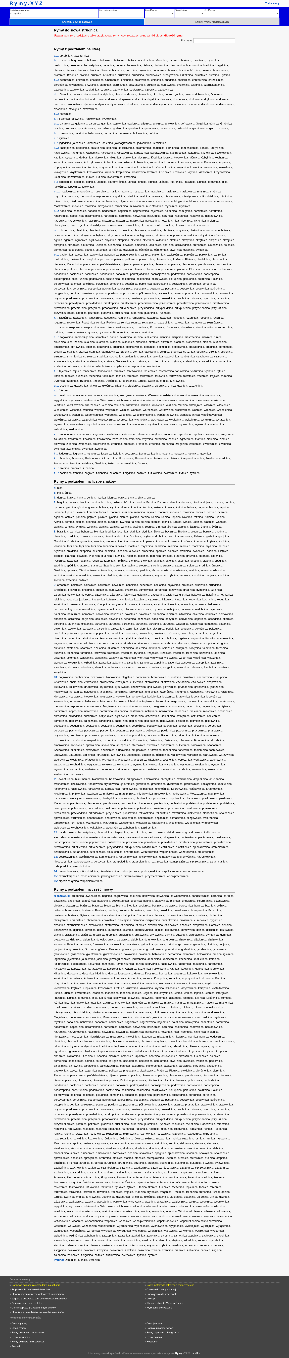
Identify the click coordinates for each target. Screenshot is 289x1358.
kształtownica (75, 177)
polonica (75, 283)
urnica (172, 385)
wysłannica (155, 424)
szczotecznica (157, 361)
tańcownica (105, 371)
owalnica (188, 249)
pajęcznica (81, 254)
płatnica (72, 269)
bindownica (161, 65)
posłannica (109, 288)
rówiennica (172, 327)
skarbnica (102, 342)
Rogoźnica (88, 322)
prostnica (136, 298)
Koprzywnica (62, 167)
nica (176, 220)
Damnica (65, 94)
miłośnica (226, 196)
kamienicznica (189, 147)
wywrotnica (202, 424)
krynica (192, 172)
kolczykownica (93, 162)
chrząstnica (199, 79)
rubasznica (225, 327)
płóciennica (168, 269)
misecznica (61, 201)
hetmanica (125, 133)
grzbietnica (120, 128)
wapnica (81, 395)
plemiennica (162, 264)
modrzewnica (164, 201)
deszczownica (93, 94)
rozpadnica (61, 327)
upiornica (160, 385)
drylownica (211, 99)
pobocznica (209, 269)
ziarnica (200, 439)
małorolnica (101, 191)
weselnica (197, 395)
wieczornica (186, 400)
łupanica (193, 453)
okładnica (162, 240)
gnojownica (172, 123)
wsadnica (77, 414)
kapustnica (92, 152)
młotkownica (109, 201)
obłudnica (110, 230)
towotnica (189, 376)
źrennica (76, 468)
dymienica (90, 104)
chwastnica (76, 84)
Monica (193, 201)
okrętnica (201, 240)
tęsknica (210, 371)
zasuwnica (212, 434)
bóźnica (195, 70)
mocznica (148, 201)
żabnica (78, 473)
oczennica (60, 235)
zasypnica (227, 434)
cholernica (184, 79)
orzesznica (199, 244)
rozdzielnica (164, 322)
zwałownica (210, 443)
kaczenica (82, 147)
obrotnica (168, 230)
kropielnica (123, 172)
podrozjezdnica (160, 274)
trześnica (111, 380)
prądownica (73, 298)
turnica (142, 380)
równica (201, 327)
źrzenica (88, 468)
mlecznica (93, 201)
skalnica (89, 342)
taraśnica (119, 371)
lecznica (79, 181)
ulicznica (120, 385)
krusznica (165, 172)
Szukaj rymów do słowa (19, 10)
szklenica (73, 366)
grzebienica (135, 128)
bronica (84, 75)
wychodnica (141, 419)
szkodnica (87, 366)
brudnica (96, 75)
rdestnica (178, 317)
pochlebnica (224, 269)
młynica (123, 201)
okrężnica (215, 240)
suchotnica (116, 356)
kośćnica (158, 167)
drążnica (140, 99)
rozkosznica (181, 322)
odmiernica (162, 235)
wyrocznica (108, 424)
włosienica (223, 405)
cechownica (67, 79)
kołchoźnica (125, 162)
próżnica (195, 298)
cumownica (168, 84)
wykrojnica (207, 419)
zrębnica (129, 443)
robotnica (205, 317)
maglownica (68, 191)
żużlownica (155, 473)
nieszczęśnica (79, 225)
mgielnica (119, 196)
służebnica (220, 342)
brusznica (124, 75)
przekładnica (94, 303)
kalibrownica (126, 147)
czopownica (165, 89)
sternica (138, 351)
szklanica (60, 366)
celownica (82, 79)
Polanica (216, 278)
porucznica (79, 288)
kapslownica (61, 152)
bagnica (65, 60)
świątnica (87, 463)
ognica (58, 240)
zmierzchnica (101, 443)
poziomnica (130, 293)
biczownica (134, 65)
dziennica (146, 104)
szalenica (220, 356)
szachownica (204, 356)
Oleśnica (101, 244)
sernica (138, 337)
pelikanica (131, 259)
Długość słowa (181, 10)
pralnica (178, 293)
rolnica (125, 322)
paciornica (66, 254)
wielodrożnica (204, 400)
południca (102, 283)
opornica (168, 244)
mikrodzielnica (209, 196)
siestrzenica (192, 337)
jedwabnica (144, 143)
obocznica (140, 230)
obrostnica (154, 230)
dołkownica (202, 94)
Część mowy (210, 10)
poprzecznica (161, 283)
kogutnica (60, 162)
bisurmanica (177, 65)
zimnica (224, 439)
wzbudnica (60, 429)
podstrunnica (80, 278)
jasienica (107, 143)
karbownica (108, 152)
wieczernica (169, 400)
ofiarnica (219, 235)
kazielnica (207, 152)
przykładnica (146, 308)
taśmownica (166, 371)
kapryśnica (217, 147)
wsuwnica (74, 419)
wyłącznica (223, 419)
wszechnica (89, 419)
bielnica (147, 65)
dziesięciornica (162, 104)
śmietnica (173, 458)
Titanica (59, 376)
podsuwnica (96, 278)
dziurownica (226, 104)
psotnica (81, 312)
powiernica (115, 293)
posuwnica (202, 288)
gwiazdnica (184, 128)
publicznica (122, 312)
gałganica (81, 123)
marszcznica (141, 191)
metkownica (87, 196)
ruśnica (81, 332)
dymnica (103, 104)
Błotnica (106, 70)
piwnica (137, 264)
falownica (77, 118)
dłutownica (144, 94)
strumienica (74, 356)
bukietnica (201, 75)
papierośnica (174, 254)
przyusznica (219, 308)
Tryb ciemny (272, 3)
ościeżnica (146, 249)
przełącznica (128, 303)
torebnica (132, 376)
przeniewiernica (148, 303)
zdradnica (161, 439)
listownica (214, 181)
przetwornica (221, 303)
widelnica (139, 400)
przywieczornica (64, 312)
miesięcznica (190, 196)
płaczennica (223, 264)
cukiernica (153, 84)
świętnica (130, 463)
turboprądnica (127, 380)
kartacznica (141, 152)
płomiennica (113, 269)
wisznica (171, 405)
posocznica (141, 288)
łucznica (167, 453)
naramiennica (93, 215)
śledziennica (92, 458)
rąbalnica (152, 317)
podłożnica (76, 274)
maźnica (215, 191)
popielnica (145, 283)
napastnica (77, 215)
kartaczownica (159, 152)
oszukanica (130, 249)
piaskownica (163, 259)
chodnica (170, 79)
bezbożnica (61, 65)
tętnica (221, 371)
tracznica (202, 376)
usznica (182, 385)
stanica (83, 351)
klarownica (129, 157)
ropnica (135, 322)
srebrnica (60, 351)
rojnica (100, 322)
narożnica (125, 215)
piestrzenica (91, 264)
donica (74, 99)
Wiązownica (107, 400)
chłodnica (157, 79)
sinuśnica (60, 342)
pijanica (126, 264)
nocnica (193, 225)
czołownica (136, 89)
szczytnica (174, 361)
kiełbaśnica (86, 157)
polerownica (61, 283)
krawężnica (61, 172)
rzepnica (135, 332)
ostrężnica (115, 249)
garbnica (94, 123)
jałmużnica (93, 143)
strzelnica (89, 356)
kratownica (210, 167)
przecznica (61, 303)
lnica (224, 181)
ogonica (68, 240)
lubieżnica (60, 186)
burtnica (214, 75)
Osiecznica (215, 244)
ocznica (73, 235)
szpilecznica (122, 366)
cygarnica (183, 84)
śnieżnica (212, 458)
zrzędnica (181, 443)
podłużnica (91, 274)
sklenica (115, 342)
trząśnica (72, 380)
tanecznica (89, 371)
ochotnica (224, 230)
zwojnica (59, 448)
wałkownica (67, 395)
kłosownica (181, 157)
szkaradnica (206, 361)
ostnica (89, 249)
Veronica (65, 390)
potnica (74, 293)
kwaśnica (130, 177)
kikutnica (115, 157)
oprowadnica (183, 244)
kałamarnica (143, 147)
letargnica (176, 181)
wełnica (185, 395)
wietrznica (132, 405)
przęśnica (94, 308)
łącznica (106, 453)
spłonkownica (134, 346)
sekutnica (126, 337)
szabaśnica (187, 356)
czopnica (150, 89)
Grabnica (226, 123)
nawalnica (108, 220)
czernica (106, 89)
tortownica (175, 376)
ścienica (65, 458)
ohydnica (110, 240)
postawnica (187, 288)
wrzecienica (224, 409)
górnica (214, 123)
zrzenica (154, 443)
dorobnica (85, 99)
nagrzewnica (141, 211)
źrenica (64, 468)
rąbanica (165, 317)
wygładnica (176, 419)
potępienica (61, 293)
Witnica (183, 405)
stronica (214, 351)
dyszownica (118, 104)
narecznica (110, 215)
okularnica (87, 244)
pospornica (157, 288)
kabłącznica (67, 147)
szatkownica (94, 361)
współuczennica (190, 414)
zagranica (99, 434)
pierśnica (59, 264)
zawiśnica (89, 439)
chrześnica (61, 84)
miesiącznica (172, 196)
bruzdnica (138, 75)
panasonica (111, 254)
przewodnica (62, 308)
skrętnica (166, 342)
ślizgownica (126, 458)
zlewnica (59, 443)
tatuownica (182, 371)
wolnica (124, 409)
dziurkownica (209, 104)
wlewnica (209, 405)
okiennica (149, 240)
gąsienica (133, 123)
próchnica (183, 298)
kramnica (196, 167)
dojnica (189, 94)
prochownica (90, 298)
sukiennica (131, 356)
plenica (175, 264)
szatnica (109, 361)
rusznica (70, 332)
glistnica (146, 123)
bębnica (120, 65)
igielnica (64, 138)
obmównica (125, 230)
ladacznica (65, 181)
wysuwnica (170, 424)
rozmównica (214, 322)
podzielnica (113, 278)
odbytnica (99, 235)
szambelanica (62, 361)
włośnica (75, 409)
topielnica (108, 376)
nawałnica (122, 220)
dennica (77, 94)
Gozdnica (202, 123)
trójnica (214, 376)
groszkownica (86, 128)
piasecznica (146, 259)
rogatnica (59, 322)
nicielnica (200, 220)
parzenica (220, 254)
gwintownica (200, 128)
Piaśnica (178, 259)
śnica (200, 458)
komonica (170, 162)
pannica (145, 254)
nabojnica (66, 211)
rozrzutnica (107, 327)
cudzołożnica (137, 84)
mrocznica (121, 206)
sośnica (90, 346)
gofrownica (187, 123)
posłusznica (124, 288)
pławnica (84, 269)
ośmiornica (161, 249)
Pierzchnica (74, 264)
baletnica (92, 60)
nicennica (186, 220)
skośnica (141, 342)
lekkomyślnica (117, 181)
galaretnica (67, 123)
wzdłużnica (76, 429)
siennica (165, 337)
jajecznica (79, 143)
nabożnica (79, 211)
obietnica (81, 230)
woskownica (182, 409)
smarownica (61, 346)
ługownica (180, 453)
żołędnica (129, 473)
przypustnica (183, 308)
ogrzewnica (96, 240)
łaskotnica (93, 453)
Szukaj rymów (77, 21)
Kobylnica (207, 157)
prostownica (151, 298)
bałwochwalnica (138, 60)
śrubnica (59, 463)
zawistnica (74, 439)
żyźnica (195, 473)
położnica (88, 283)
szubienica (153, 366)
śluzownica (142, 458)
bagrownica (78, 60)
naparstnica (61, 215)
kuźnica (101, 177)
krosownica (138, 172)
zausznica (60, 439)
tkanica (69, 376)
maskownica (188, 191)
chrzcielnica (215, 79)
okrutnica (73, 244)
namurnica (215, 211)
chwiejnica (91, 84)
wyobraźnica (77, 424)
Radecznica (95, 317)
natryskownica (77, 220)
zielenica (212, 439)
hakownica (66, 133)
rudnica (58, 332)
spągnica (118, 346)
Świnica (142, 463)
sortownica (77, 346)
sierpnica (177, 337)
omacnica (141, 244)
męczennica (103, 196)
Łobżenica (131, 453)
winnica (145, 405)
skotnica (154, 342)
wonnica (136, 409)
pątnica (118, 259)
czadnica (196, 84)
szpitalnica (138, 366)
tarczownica (134, 371)
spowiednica (196, 346)
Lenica (132, 181)
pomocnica (116, 283)
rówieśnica (187, 327)
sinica (217, 337)
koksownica (75, 162)
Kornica (92, 167)
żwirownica (170, 473)
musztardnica (154, 206)
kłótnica (194, 157)
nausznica (94, 220)
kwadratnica (114, 177)
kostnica (117, 167)
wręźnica (209, 409)
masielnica (171, 191)
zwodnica (225, 443)
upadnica (147, 385)
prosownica (122, 298)
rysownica (105, 332)
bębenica (108, 65)
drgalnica (153, 99)
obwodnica (210, 230)
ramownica (138, 317)
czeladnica (92, 89)
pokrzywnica (159, 278)
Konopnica (210, 162)
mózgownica (105, 206)
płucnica (182, 269)
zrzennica (168, 443)
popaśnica (131, 283)
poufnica (101, 293)
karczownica (124, 152)
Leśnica (163, 181)
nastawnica (196, 215)
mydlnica (184, 206)
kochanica (221, 157)
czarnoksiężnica (214, 84)
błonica (94, 70)
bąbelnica (213, 60)
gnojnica (158, 123)
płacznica (60, 269)
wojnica (99, 409)
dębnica (108, 94)
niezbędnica (148, 225)
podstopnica (211, 274)
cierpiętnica (120, 84)
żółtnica (141, 473)
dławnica (120, 94)
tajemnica (65, 371)
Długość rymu (151, 10)
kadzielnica (98, 147)
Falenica (64, 118)
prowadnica (168, 298)
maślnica (202, 191)
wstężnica (60, 419)
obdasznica (67, 230)
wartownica (111, 395)
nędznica (166, 220)
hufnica (153, 133)
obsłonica (196, 230)
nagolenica (124, 211)
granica (58, 128)
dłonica (131, 94)
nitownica (180, 225)
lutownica (88, 186)
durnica (223, 99)
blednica (208, 65)
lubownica (74, 186)
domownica (61, 99)
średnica (224, 458)
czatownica (77, 89)
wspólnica (125, 414)
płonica (127, 269)
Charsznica (112, 79)
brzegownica (171, 75)
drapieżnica (126, 99)
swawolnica (171, 356)
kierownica (101, 157)
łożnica (155, 453)
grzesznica (151, 128)
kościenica (144, 167)
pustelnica (150, 312)
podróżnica (178, 274)
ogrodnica (81, 240)
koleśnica (110, 162)
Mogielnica (181, 201)
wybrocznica (125, 419)
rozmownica (198, 322)
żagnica (89, 473)
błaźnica (59, 70)
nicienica (212, 220)
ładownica (65, 453)
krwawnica (179, 172)
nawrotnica (137, 220)
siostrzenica (75, 342)
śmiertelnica (158, 458)
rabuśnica (65, 317)
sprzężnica (225, 346)
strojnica (202, 351)
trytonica (59, 380)
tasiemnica (150, 371)
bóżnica (206, 70)
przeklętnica (76, 303)
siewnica (207, 337)
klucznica (143, 157)
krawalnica (225, 167)
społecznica (179, 346)
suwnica (158, 356)
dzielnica (132, 104)
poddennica (61, 274)
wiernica (219, 400)
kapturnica (77, 152)
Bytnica (225, 75)
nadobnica (94, 211)
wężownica (75, 400)
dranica (112, 99)
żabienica (66, 473)
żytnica (183, 473)
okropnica (60, 244)
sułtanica (145, 356)
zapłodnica (184, 434)
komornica (184, 162)
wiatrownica (91, 400)
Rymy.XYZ (26, 3)
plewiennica (189, 264)
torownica (161, 376)
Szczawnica (123, 361)
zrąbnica (116, 443)
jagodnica (65, 143)
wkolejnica (195, 405)
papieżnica (191, 254)
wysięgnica (139, 424)
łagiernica (79, 453)
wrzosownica (62, 414)
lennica (141, 181)
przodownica (110, 308)
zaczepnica (84, 434)
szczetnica (139, 361)
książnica (60, 177)
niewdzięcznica (99, 225)
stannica (94, 351)
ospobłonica (75, 249)
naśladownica (213, 215)
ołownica (127, 244)
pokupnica (175, 278)
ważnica (141, 395)
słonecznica (193, 342)
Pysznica (164, 312)
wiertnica (59, 405)
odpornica (176, 235)
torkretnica (146, 376)
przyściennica (201, 308)
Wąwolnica (155, 395)
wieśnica (107, 405)
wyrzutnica (124, 424)
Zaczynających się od (108, 10)
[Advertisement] (26, 76)
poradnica (195, 283)
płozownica (153, 269)
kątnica (58, 157)
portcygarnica (62, 288)
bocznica (131, 70)
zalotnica (142, 434)
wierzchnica (92, 405)
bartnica (186, 60)
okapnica (123, 240)
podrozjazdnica (139, 274)
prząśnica (223, 298)
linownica (189, 181)
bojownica (145, 70)
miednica (132, 196)
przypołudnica (164, 308)
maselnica (157, 191)
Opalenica (155, 244)
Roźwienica (157, 327)
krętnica (110, 172)
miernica (157, 196)
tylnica (164, 380)
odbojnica (85, 235)
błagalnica (221, 65)
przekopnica (111, 303)
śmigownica (188, 458)
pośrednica (217, 288)
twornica (153, 380)
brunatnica (109, 75)
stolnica (164, 351)
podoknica (122, 274)
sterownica (151, 351)
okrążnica (188, 240)
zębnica (173, 439)
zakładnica (113, 434)
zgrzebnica (187, 439)
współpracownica (167, 414)
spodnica (149, 346)
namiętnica (185, 211)
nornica (204, 225)
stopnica (176, 351)
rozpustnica (91, 327)
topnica (120, 376)
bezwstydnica (92, 65)
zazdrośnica (120, 439)
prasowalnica (209, 293)
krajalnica (183, 167)
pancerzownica (129, 254)
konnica (198, 162)
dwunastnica (74, 104)
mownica (77, 206)
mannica (126, 191)
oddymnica (113, 235)
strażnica (189, 351)
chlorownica (142, 79)
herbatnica (110, 133)
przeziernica (79, 308)
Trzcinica (85, 380)
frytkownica (109, 118)
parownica (205, 254)
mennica (73, 196)
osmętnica (60, 249)
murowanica (136, 206)
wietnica (119, 405)
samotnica (101, 337)
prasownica (226, 293)
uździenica (195, 385)
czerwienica (120, 89)
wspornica (111, 414)
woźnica (197, 409)
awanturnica (81, 55)
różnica (212, 327)
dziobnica (194, 104)
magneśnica (84, 191)
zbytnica (147, 439)
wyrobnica (93, 424)
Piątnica (190, 259)
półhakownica (147, 293)
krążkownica (77, 172)
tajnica (77, 371)
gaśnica (106, 123)
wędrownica (212, 395)
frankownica (92, 118)
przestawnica (185, 303)
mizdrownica (77, 201)
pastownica (77, 259)
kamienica (172, 147)
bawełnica (199, 60)
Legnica (101, 181)
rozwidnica (141, 327)
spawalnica (104, 346)
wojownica (112, 409)
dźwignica (75, 109)
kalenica (111, 147)
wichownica (124, 400)
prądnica (59, 298)
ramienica (124, 317)
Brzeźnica (186, 75)
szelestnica (190, 361)
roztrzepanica (124, 327)
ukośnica (107, 385)
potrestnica (87, 293)
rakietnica (110, 317)
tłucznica (81, 376)
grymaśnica (104, 128)
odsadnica (190, 235)
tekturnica (196, 371)
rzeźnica (147, 332)
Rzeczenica (120, 332)
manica (114, 191)
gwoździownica (218, 128)
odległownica (145, 235)
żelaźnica (115, 473)
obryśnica (182, 230)
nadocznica (109, 211)
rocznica (218, 317)
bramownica (220, 70)
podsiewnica (194, 274)
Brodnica (72, 75)
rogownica (73, 322)
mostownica (224, 201)
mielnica (144, 196)
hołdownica (140, 133)
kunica (90, 177)
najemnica (157, 211)
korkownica (79, 167)
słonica (207, 342)
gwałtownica (167, 128)
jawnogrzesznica (125, 143)
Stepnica (125, 351)
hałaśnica (81, 133)
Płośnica (138, 269)
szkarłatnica (223, 361)
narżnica (167, 215)
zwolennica (73, 448)
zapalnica (170, 434)
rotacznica (148, 322)
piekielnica (203, 259)
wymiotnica (61, 424)
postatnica (171, 288)
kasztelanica (178, 152)
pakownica (96, 254)
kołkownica (141, 162)
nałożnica (171, 211)
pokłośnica (143, 278)
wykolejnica (192, 419)
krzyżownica (222, 172)
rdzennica (192, 317)
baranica (174, 60)
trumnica (226, 376)
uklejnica (95, 385)
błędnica (83, 70)
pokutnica (204, 278)
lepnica (152, 181)
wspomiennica (94, 414)
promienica (106, 298)
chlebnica (127, 79)
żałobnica (102, 473)
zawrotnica (104, 439)
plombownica (206, 264)
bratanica (59, 75)
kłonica (167, 157)
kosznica (130, 167)
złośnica (71, 443)
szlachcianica (103, 366)
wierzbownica (75, 405)
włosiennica (61, 409)
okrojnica (228, 240)
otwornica (176, 249)
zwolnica (87, 448)
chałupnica (97, 79)
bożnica (184, 70)
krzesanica (205, 172)
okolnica (175, 240)
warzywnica (127, 395)
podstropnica (62, 278)
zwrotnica (100, 448)
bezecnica (76, 65)
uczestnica (81, 385)
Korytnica (105, 167)
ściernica (77, 458)
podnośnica (107, 274)
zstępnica (195, 443)
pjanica (148, 264)
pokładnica (128, 278)
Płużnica (194, 269)
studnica (102, 356)
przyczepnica (128, 308)
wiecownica (153, 400)
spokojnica (163, 346)
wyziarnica (217, 424)
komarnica (156, 162)
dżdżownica (90, 109)
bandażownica (158, 60)
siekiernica (151, 337)
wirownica (158, 405)
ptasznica (107, 312)
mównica (90, 206)
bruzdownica (153, 75)
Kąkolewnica (223, 152)
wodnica (88, 409)
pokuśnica (189, 278)
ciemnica (105, 84)
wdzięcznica (171, 395)
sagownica (66, 337)
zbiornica (135, 439)
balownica (106, 60)
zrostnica (142, 443)
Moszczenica (62, 206)
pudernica (136, 312)
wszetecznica (106, 419)
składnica (128, 342)
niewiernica (117, 225)
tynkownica (177, 380)
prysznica (209, 298)
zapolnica (198, 434)
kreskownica (95, 172)
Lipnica (201, 181)
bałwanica (120, 60)
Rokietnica (113, 322)
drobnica (166, 99)
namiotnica (200, 211)
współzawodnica (211, 414)
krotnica (152, 172)
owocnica (202, 249)
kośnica (170, 167)
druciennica (180, 99)
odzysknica (206, 235)
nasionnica (181, 215)
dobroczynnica (174, 94)
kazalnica (193, 152)
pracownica (165, 293)
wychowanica (159, 419)
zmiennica (84, 443)
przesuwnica (203, 303)
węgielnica (60, 400)
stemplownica (110, 351)
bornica (172, 70)
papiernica (158, 254)
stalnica (72, 351)
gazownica (119, 123)
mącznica (60, 196)
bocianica (118, 70)
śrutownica (73, 463)
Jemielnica (159, 143)
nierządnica (61, 225)
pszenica (93, 312)
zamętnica (155, 434)
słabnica (179, 342)
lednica (90, 181)
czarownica (61, 89)
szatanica (79, 361)
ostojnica (101, 249)
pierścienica (219, 259)
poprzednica (179, 283)
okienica (136, 240)
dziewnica (180, 104)
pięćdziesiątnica (110, 264)
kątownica (71, 157)
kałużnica (158, 147)
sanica (114, 337)
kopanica (224, 162)
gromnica (70, 128)
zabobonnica (67, 434)
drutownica (196, 99)
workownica (166, 409)
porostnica (209, 283)
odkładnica (128, 235)
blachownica (194, 65)
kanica (204, 147)
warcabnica (95, 395)
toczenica (95, 376)
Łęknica (118, 453)
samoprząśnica (84, 337)
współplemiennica (144, 414)
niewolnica (132, 225)
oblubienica (96, 230)
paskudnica (61, 259)
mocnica (135, 201)
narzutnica (153, 215)
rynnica (92, 332)
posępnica (94, 288)
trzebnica (98, 380)
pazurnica (106, 259)
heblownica (95, 133)
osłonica (229, 244)
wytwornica (186, 424)
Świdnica (100, 463)
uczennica (66, 385)
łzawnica (205, 453)
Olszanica (114, 244)
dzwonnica (60, 109)
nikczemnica (165, 225)
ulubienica (134, 385)
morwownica (208, 201)
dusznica (59, 104)
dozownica (100, 99)
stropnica (226, 351)
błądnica (71, 70)
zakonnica (128, 434)
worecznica (150, 409)
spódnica (211, 346)
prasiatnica (192, 293)
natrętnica (60, 220)
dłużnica (158, 94)
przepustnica (167, 303)
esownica (65, 113)
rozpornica (75, 327)
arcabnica (66, 55)
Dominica (216, 94)
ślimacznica (109, 458)
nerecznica (152, 220)
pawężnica (92, 259)
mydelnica (171, 206)
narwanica (139, 215)
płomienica (98, 269)
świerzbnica (115, 463)
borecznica (159, 70)
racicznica (79, 317)
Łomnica (144, 453)
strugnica (59, 356)
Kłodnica (156, 157)
